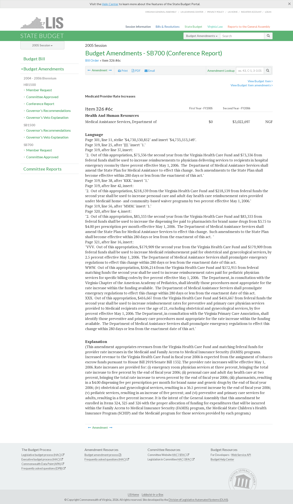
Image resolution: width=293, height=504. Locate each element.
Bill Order (92, 60)
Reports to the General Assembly (249, 26)
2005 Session (41, 45)
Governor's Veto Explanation (47, 117)
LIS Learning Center (192, 12)
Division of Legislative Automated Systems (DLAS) (198, 499)
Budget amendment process (101, 455)
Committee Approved (42, 97)
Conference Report (40, 104)
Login (268, 12)
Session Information (138, 26)
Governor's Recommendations (48, 110)
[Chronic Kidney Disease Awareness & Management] (89, 70)
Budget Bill (34, 58)
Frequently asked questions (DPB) (41, 468)
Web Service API (241, 455)
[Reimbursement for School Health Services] (110, 70)
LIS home (233, 12)
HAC (175, 455)
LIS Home (133, 494)
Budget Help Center (222, 459)
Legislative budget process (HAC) (41, 455)
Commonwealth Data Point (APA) (41, 464)
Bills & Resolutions (168, 26)
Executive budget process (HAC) (40, 459)
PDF (137, 70)
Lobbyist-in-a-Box (152, 494)
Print (124, 70)
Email (151, 70)
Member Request (39, 90)
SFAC (183, 455)
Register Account (251, 12)
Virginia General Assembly (161, 12)
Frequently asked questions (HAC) (105, 459)
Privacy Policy (215, 12)
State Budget (193, 26)
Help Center (110, 4)
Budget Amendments (201, 36)
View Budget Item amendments (251, 85)
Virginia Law (215, 26)
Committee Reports (42, 168)
